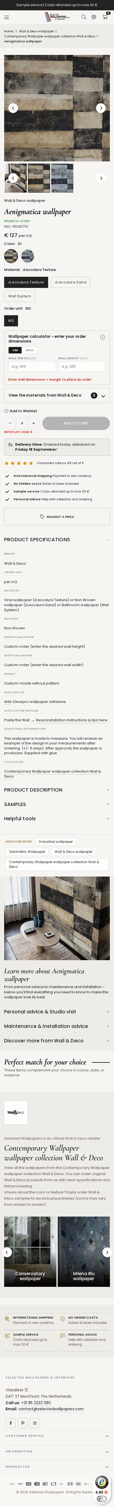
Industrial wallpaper (56, 841)
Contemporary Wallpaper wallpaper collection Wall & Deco (49, 36)
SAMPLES (15, 804)
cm (15, 350)
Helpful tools (20, 818)
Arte (8, 701)
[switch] (102, 1499)
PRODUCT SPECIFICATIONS (37, 539)
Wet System (19, 296)
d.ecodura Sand (70, 282)
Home (8, 31)
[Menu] (7, 17)
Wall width (22, 358)
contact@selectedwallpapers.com (51, 1409)
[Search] (84, 17)
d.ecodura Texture (26, 282)
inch (29, 350)
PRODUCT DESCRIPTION (33, 789)
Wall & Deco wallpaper (36, 31)
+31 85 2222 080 (36, 1403)
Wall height (72, 358)
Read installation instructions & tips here (71, 720)
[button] (105, 17)
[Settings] (94, 17)
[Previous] (13, 108)
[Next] (101, 108)
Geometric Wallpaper (27, 851)
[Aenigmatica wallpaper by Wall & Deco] (39, 178)
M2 (11, 320)
